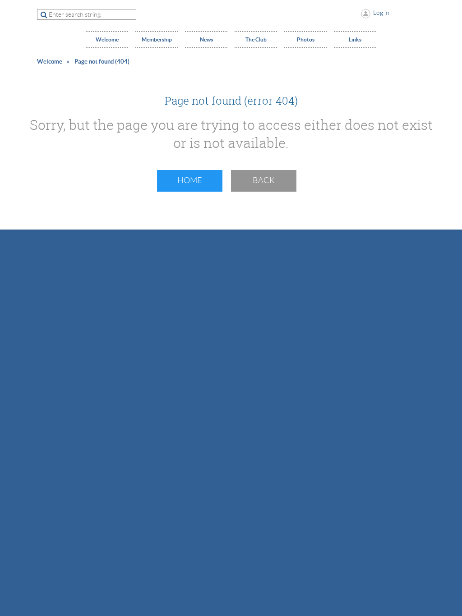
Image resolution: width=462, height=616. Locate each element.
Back (264, 180)
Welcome (49, 61)
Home (189, 180)
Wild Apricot (355, 243)
